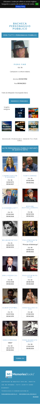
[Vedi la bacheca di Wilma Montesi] (10, 228)
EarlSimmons (10, 340)
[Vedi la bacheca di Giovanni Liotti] (10, 196)
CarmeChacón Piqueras (10, 176)
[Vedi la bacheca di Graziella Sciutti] (30, 296)
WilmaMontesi (10, 240)
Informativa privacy (28, 394)
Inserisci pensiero (19, 101)
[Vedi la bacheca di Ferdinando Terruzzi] (30, 328)
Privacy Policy (20, 6)
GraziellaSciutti (30, 308)
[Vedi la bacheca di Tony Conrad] (30, 164)
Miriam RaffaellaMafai (30, 208)
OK (37, 4)
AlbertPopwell (10, 308)
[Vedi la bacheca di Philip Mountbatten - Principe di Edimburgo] (30, 228)
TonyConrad (30, 176)
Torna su (20, 358)
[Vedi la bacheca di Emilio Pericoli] (10, 264)
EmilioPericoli (10, 276)
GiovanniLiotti (10, 208)
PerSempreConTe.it (9, 394)
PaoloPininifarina (30, 276)
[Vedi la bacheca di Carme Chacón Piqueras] (10, 164)
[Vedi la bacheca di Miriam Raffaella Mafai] (30, 195)
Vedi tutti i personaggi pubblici (20, 35)
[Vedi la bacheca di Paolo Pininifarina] (30, 264)
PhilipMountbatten (30, 240)
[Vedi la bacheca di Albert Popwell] (10, 296)
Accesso (35, 397)
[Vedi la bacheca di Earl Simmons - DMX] (10, 328)
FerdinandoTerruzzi (30, 340)
